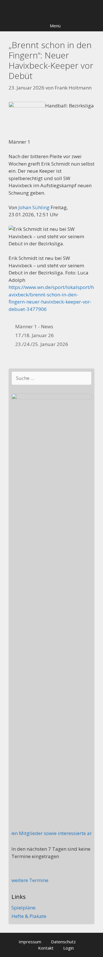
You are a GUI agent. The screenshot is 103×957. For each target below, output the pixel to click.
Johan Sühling (33, 207)
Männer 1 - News (34, 326)
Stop (96, 9)
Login (68, 948)
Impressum (30, 941)
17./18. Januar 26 (34, 335)
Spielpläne (23, 907)
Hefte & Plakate (28, 916)
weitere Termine (29, 880)
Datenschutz (63, 941)
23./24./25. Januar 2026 (41, 344)
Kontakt (46, 948)
